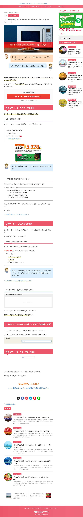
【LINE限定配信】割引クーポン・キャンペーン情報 (26, 3)
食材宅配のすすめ (41, 512)
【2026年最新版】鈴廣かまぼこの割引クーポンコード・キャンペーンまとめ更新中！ (75, 51)
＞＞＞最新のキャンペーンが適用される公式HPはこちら (28, 388)
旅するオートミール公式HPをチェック (28, 96)
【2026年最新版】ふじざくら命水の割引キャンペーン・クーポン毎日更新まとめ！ (75, 90)
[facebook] (22, 398)
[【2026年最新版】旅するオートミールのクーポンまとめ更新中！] (30, 398)
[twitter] (18, 398)
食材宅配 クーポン (35, 6)
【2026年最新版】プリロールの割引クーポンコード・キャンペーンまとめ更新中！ (75, 64)
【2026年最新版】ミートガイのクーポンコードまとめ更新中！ (31, 431)
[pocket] (26, 398)
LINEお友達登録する (14, 138)
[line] (38, 398)
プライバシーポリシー (54, 508)
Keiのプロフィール (22, 6)
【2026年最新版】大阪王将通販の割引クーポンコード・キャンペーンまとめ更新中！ (75, 77)
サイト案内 (48, 6)
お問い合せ (61, 6)
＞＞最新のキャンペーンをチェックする (16, 214)
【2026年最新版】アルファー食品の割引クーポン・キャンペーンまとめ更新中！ (75, 103)
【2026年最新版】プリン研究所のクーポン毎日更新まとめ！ (31, 417)
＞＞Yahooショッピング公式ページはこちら (18, 281)
